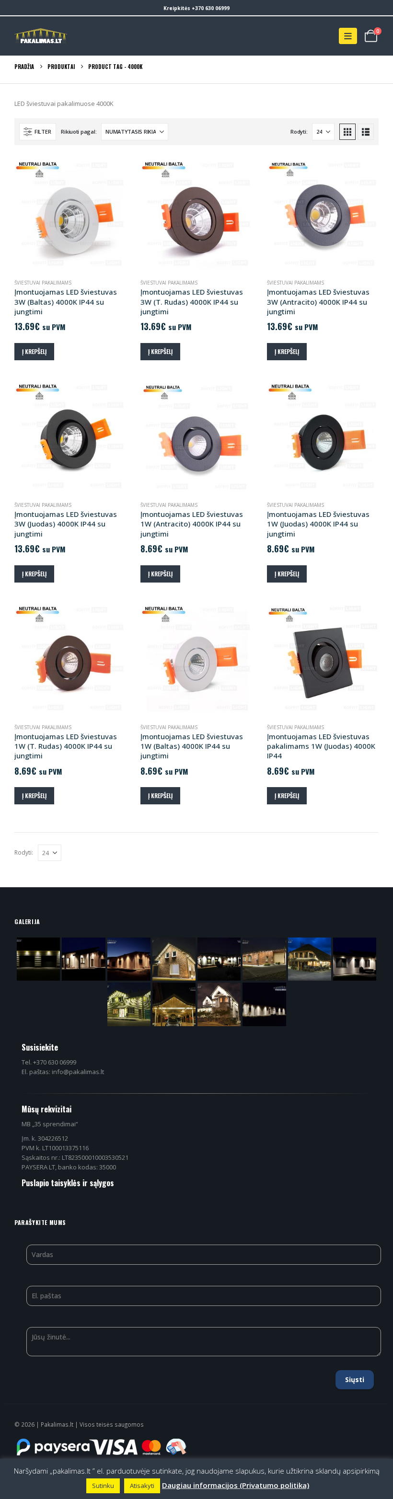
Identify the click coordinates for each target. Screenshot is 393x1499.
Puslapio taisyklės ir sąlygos (68, 1183)
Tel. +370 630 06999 (49, 1062)
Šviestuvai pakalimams (42, 282)
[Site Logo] (40, 36)
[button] (348, 36)
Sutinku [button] (103, 1485)
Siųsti (354, 1379)
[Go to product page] (70, 215)
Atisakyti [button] (142, 1485)
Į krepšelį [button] (34, 351)
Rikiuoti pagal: (78, 131)
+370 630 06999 (211, 8)
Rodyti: (298, 131)
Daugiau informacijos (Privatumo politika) (235, 1485)
